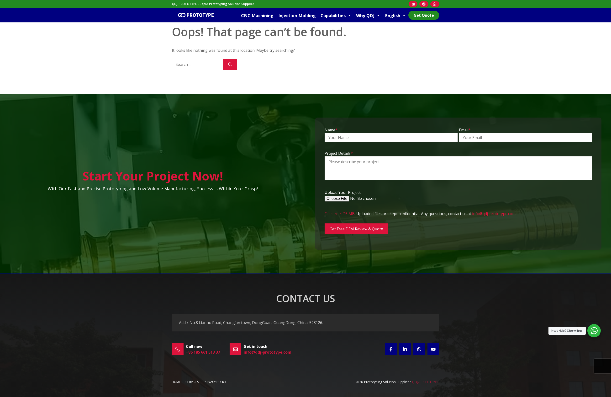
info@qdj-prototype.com (494, 213)
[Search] (230, 64)
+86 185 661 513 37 (203, 352)
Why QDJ (365, 15)
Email (465, 130)
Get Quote (424, 15)
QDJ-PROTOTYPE (425, 382)
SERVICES (192, 382)
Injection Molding (297, 15)
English (392, 15)
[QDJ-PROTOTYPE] (196, 15)
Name (331, 130)
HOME (176, 382)
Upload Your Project (343, 192)
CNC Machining (257, 15)
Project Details (339, 153)
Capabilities (333, 15)
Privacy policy (215, 382)
